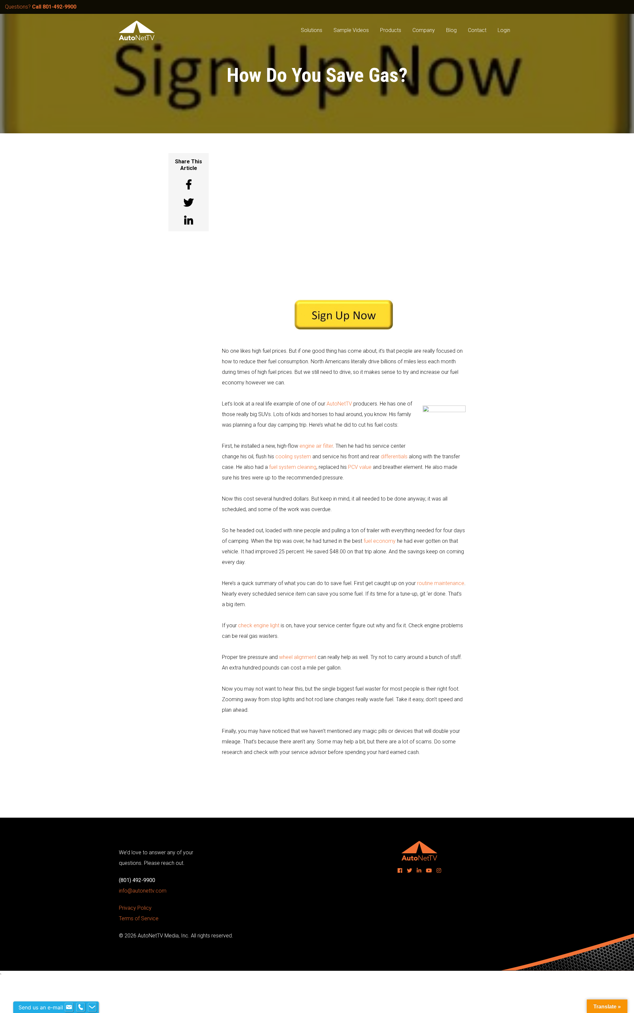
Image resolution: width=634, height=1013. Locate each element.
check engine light (258, 625)
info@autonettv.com (142, 891)
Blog (451, 30)
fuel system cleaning (292, 467)
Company (423, 30)
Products (390, 30)
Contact (477, 30)
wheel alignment (297, 657)
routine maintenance (440, 583)
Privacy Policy (135, 908)
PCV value (359, 467)
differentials (394, 456)
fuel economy (380, 541)
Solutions (311, 30)
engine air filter (316, 446)
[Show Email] (69, 1007)
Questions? (40, 7)
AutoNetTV (339, 404)
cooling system (293, 456)
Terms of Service (138, 918)
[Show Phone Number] (80, 1007)
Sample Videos (351, 30)
